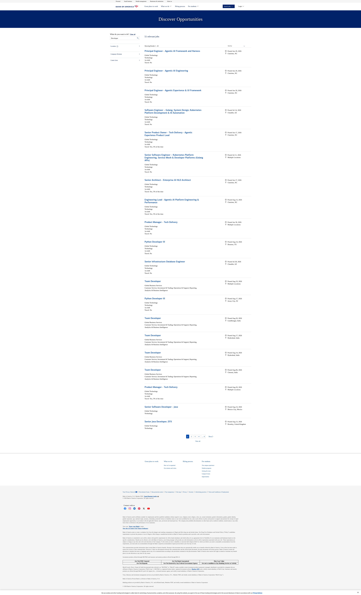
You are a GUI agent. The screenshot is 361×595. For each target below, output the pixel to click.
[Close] (358, 592)
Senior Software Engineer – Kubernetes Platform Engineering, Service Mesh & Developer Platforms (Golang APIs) (174, 158)
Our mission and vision (170, 468)
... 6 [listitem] (203, 436)
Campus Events (206, 474)
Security (191, 492)
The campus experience (208, 465)
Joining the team (206, 471)
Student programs (206, 468)
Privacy (185, 492)
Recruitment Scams (144, 492)
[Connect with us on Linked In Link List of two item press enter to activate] (134, 508)
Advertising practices (200, 492)
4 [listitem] (198, 436)
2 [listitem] (191, 436)
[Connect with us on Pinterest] (139, 508)
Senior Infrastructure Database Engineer (165, 262)
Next (210, 436)
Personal (118, 1)
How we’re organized (169, 465)
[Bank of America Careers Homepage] (127, 7)
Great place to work (151, 6)
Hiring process (180, 6)
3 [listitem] (195, 436)
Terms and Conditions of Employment (218, 492)
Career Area (114, 60)
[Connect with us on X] (143, 508)
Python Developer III (155, 242)
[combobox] (239, 46)
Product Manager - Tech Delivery (161, 222)
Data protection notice (157, 492)
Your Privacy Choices (128, 492)
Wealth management (141, 1)
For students (192, 6)
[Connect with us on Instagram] (129, 508)
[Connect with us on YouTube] (148, 508)
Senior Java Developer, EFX (158, 422)
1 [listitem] (187, 436)
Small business (128, 1)
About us (169, 1)
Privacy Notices (257, 593)
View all (197, 441)
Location (113, 46)
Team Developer (153, 281)
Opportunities (205, 476)
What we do (165, 6)
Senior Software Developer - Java (161, 407)
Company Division (116, 54)
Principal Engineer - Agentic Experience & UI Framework (173, 90)
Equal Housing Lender (151, 496)
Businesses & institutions (156, 1)
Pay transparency (169, 492)
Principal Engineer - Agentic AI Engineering (166, 71)
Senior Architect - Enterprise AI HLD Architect (168, 180)
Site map (178, 492)
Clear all (132, 34)
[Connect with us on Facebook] (125, 508)
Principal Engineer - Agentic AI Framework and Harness (172, 51)
